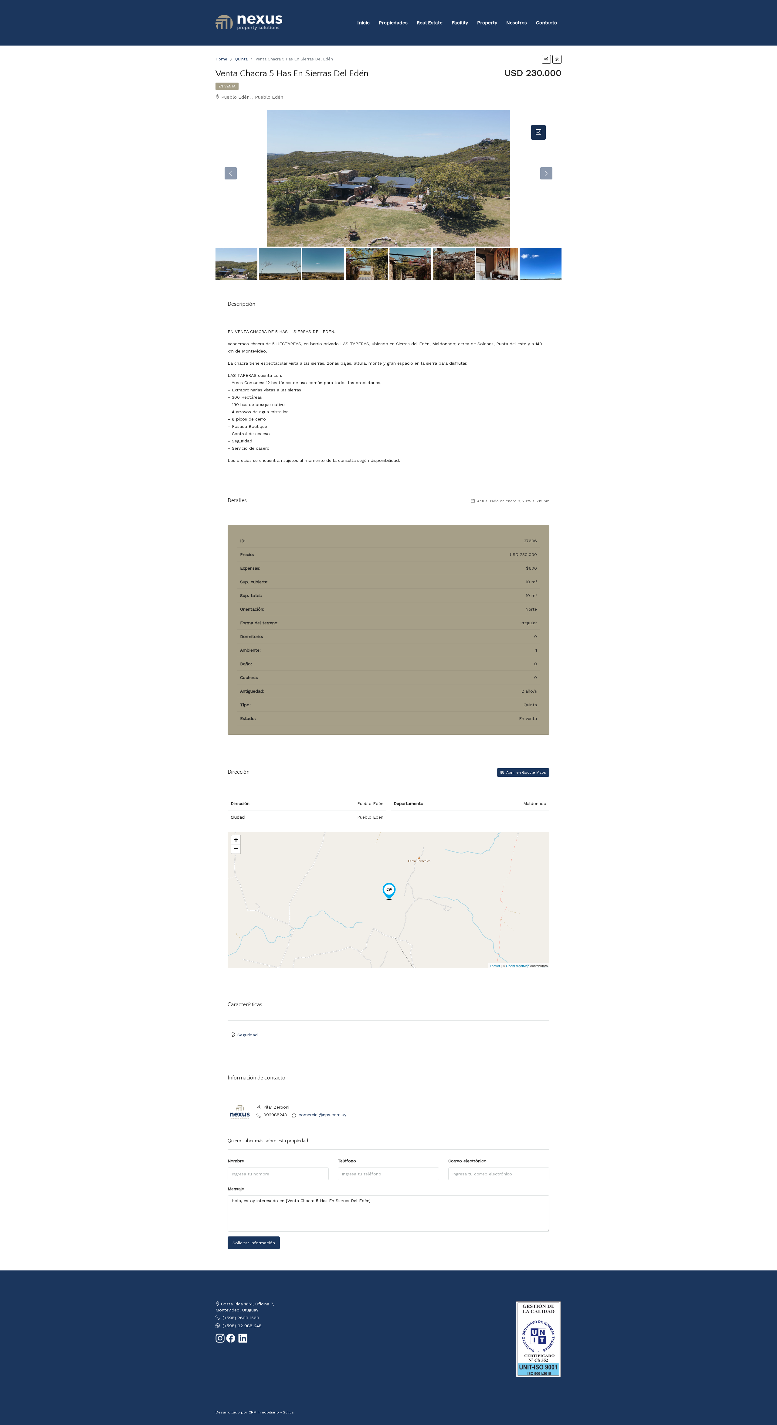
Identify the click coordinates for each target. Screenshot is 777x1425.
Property (487, 23)
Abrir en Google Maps (525, 772)
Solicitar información (253, 1242)
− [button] (236, 849)
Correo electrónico (467, 1160)
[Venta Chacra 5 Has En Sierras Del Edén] (389, 891)
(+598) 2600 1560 (240, 1317)
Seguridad (247, 1034)
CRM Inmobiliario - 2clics (271, 1412)
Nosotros (516, 23)
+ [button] (236, 840)
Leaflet (495, 965)
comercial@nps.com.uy (322, 1114)
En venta (227, 86)
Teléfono (347, 1160)
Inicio (363, 23)
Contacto (546, 23)
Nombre (236, 1160)
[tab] (538, 132)
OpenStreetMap (517, 965)
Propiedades (393, 23)
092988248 (275, 1114)
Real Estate (430, 23)
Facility (460, 23)
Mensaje (236, 1188)
